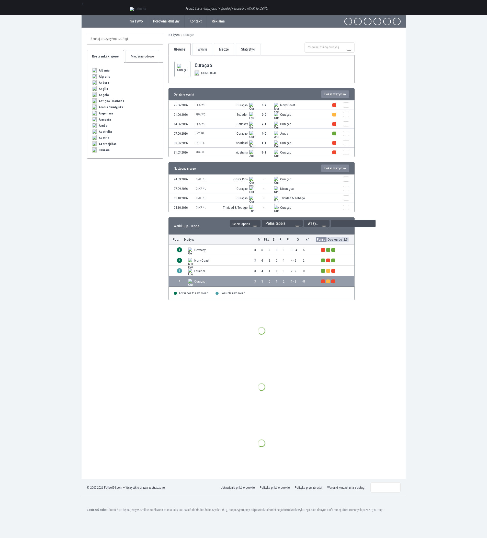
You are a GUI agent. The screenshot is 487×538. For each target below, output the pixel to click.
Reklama (218, 21)
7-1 (264, 124)
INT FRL (200, 133)
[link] (261, 105)
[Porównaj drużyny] (346, 105)
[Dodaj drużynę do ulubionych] (216, 65)
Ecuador (242, 114)
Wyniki (202, 49)
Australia (242, 152)
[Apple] (377, 21)
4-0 (264, 133)
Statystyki (248, 49)
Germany (242, 124)
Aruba (284, 133)
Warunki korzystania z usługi (346, 487)
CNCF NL (201, 179)
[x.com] (358, 21)
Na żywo (136, 21)
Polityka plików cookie (275, 487)
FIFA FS (200, 152)
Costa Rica (240, 179)
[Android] (387, 21)
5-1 (264, 152)
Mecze (224, 49)
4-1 (264, 143)
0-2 (264, 105)
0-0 (264, 114)
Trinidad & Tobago (292, 198)
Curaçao (242, 105)
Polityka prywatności (308, 487)
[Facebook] (348, 21)
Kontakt (196, 21)
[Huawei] (397, 21)
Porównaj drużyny (166, 21)
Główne (179, 49)
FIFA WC (200, 105)
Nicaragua (287, 189)
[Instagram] (367, 21)
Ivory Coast (287, 105)
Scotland (242, 143)
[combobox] (329, 47)
